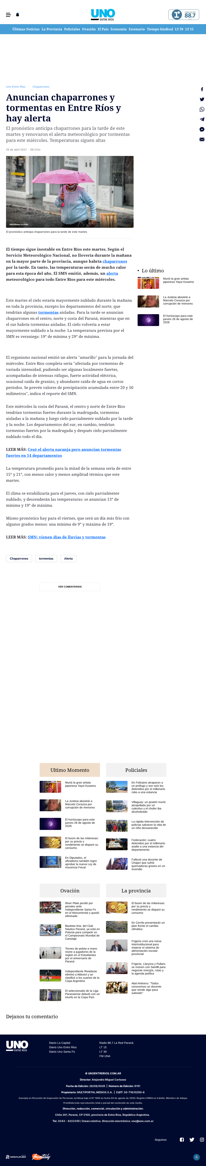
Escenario (137, 29)
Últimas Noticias (26, 29)
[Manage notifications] (196, 1157)
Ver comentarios (70, 586)
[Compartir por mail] (202, 139)
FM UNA (104, 1056)
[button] (8, 15)
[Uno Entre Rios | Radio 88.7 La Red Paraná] (183, 14)
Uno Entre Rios (15, 86)
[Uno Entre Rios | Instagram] (202, 1140)
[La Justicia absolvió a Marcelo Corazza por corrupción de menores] (168, 301)
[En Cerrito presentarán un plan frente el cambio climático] (136, 927)
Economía (118, 29)
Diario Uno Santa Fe (62, 1051)
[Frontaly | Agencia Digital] (38, 1157)
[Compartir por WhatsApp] (202, 109)
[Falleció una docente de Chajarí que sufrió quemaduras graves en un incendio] (136, 864)
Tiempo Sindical (160, 29)
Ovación (89, 29)
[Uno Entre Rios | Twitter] (192, 1140)
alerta (112, 273)
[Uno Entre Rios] (103, 15)
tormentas (48, 312)
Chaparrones (41, 86)
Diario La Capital (59, 1042)
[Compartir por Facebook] (202, 89)
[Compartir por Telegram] (202, 119)
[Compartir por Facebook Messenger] (202, 129)
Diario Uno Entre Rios (63, 1047)
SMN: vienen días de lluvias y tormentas (67, 537)
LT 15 (189, 29)
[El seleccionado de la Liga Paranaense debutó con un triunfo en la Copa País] (70, 995)
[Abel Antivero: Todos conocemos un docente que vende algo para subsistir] (136, 988)
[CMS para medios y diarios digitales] (16, 1157)
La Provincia (52, 29)
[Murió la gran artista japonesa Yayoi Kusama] (168, 283)
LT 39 (179, 29)
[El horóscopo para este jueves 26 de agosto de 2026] (168, 320)
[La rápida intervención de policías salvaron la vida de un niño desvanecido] (136, 826)
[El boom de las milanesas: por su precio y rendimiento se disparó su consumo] (70, 843)
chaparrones (115, 261)
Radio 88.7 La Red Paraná (116, 1042)
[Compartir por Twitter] (202, 99)
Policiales (72, 29)
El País (103, 29)
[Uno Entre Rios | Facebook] (182, 1140)
